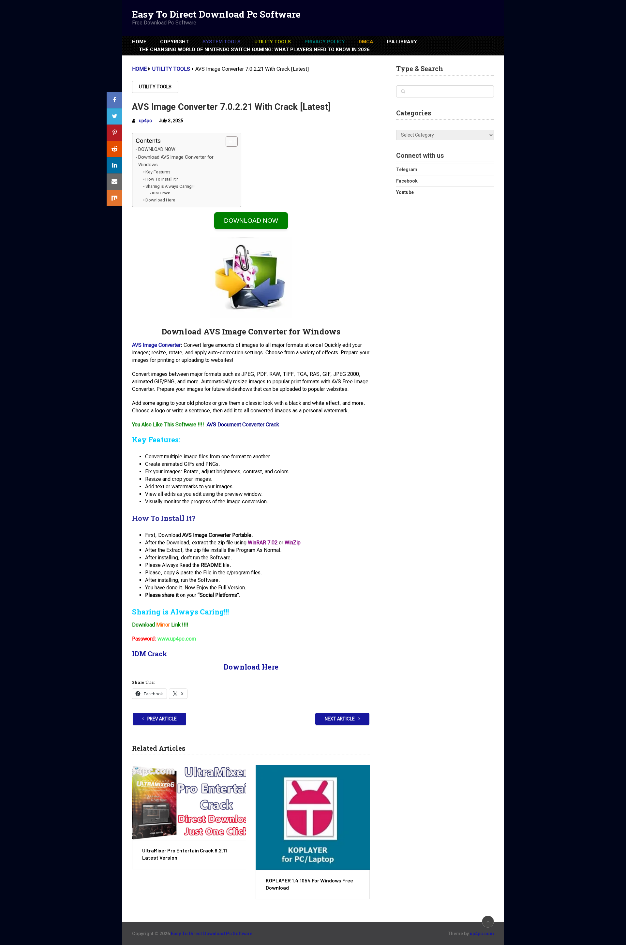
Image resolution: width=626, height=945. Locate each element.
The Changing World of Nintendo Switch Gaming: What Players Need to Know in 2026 (254, 49)
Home (139, 42)
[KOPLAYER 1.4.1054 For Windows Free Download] (313, 817)
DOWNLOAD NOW (156, 149)
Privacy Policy (325, 42)
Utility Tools (272, 42)
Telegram (406, 169)
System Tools (221, 42)
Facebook (407, 181)
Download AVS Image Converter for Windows (176, 161)
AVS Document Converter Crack (243, 424)
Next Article (340, 718)
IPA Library (402, 42)
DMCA (366, 42)
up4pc (145, 120)
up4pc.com (482, 933)
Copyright (174, 42)
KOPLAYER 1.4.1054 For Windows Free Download (309, 884)
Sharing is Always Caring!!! (170, 186)
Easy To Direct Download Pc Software (216, 14)
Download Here (160, 200)
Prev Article (161, 718)
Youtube (405, 192)
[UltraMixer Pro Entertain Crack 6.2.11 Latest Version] (189, 802)
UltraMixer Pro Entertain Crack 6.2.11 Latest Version (184, 854)
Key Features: (158, 172)
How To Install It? (161, 179)
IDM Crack (161, 193)
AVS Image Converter (156, 345)
